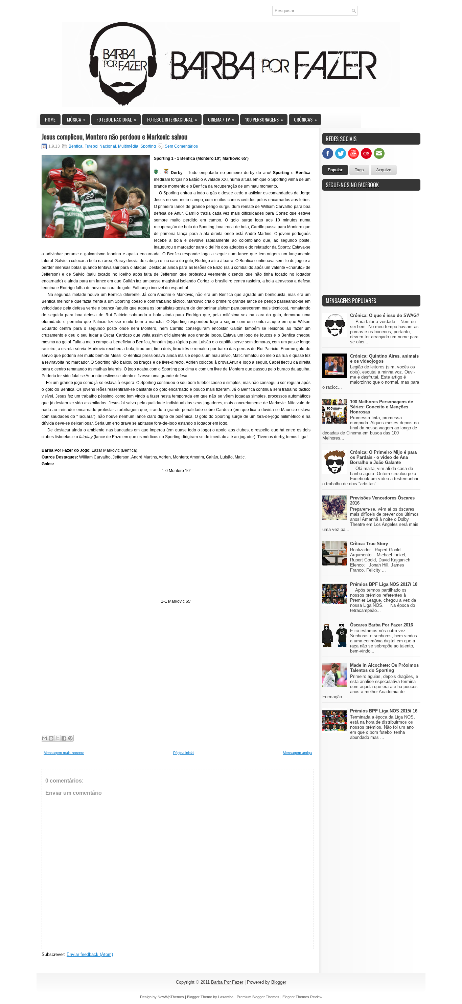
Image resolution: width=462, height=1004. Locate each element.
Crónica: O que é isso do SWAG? (384, 315)
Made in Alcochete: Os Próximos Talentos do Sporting (384, 668)
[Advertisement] (373, 246)
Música (76, 119)
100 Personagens (264, 119)
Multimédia (128, 146)
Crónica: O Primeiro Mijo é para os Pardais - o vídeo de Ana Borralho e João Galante (383, 457)
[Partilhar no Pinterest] (70, 738)
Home (50, 119)
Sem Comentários (181, 146)
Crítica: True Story (369, 543)
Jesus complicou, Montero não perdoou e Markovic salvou (114, 136)
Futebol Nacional (116, 119)
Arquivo (383, 170)
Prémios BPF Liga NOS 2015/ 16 (383, 710)
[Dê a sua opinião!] (51, 738)
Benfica (76, 146)
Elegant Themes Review (302, 997)
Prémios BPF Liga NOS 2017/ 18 (383, 584)
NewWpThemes (171, 997)
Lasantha (225, 997)
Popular (335, 170)
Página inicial (183, 753)
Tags (359, 170)
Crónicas (305, 119)
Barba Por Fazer (227, 982)
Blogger (278, 982)
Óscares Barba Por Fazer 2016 (381, 624)
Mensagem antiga (297, 753)
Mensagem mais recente (64, 753)
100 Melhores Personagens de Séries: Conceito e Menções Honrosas (381, 406)
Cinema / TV (221, 119)
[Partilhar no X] (57, 738)
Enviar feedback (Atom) (90, 954)
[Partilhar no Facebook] (64, 738)
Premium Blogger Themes (258, 997)
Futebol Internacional (172, 119)
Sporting (148, 146)
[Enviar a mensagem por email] (44, 738)
